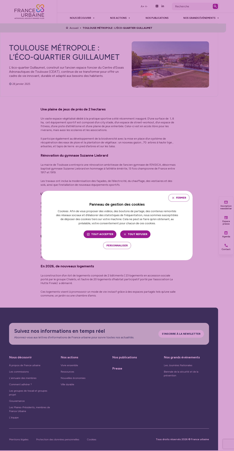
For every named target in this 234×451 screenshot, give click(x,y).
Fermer (181, 197)
